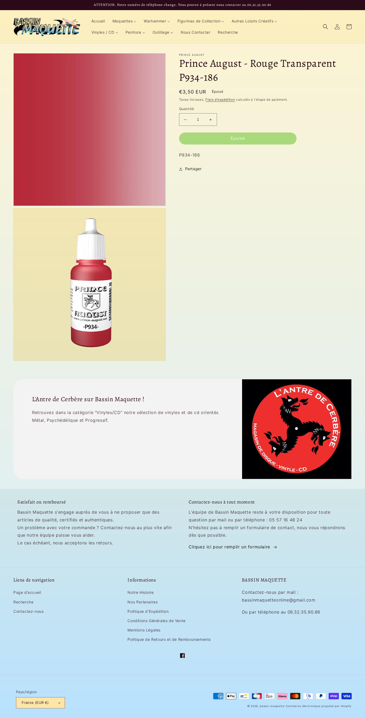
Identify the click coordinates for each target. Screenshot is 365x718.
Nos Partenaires (142, 602)
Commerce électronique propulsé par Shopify (319, 706)
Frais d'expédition (220, 99)
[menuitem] (98, 21)
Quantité (186, 109)
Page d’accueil (27, 592)
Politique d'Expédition (148, 611)
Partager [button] (193, 169)
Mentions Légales (144, 630)
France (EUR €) (35, 702)
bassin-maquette (272, 706)
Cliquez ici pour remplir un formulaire (229, 546)
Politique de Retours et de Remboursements (169, 639)
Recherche (23, 602)
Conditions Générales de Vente (156, 620)
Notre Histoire (140, 592)
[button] (325, 27)
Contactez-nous (28, 611)
